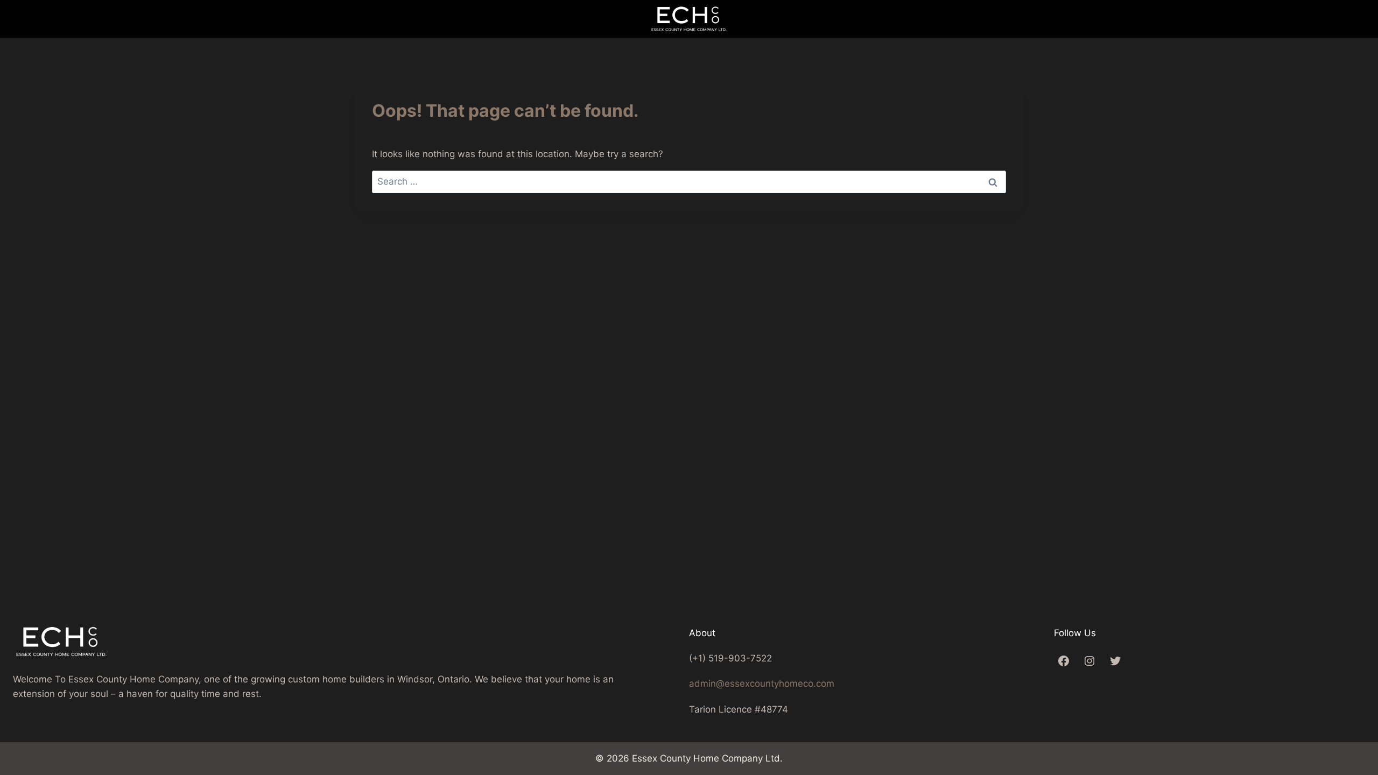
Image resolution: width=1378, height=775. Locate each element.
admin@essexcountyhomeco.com (761, 683)
